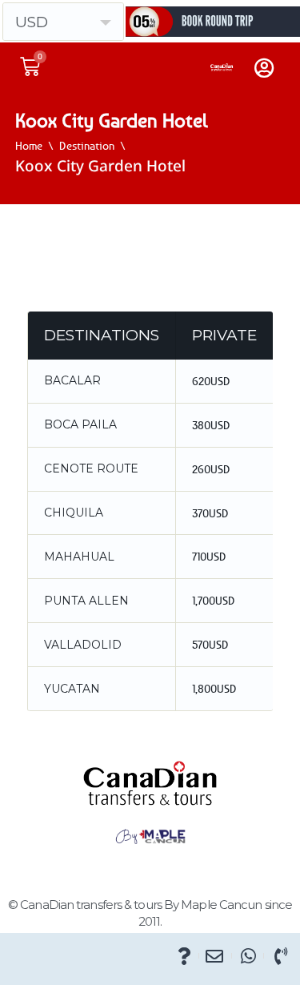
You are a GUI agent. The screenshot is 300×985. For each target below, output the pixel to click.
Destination (86, 145)
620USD (211, 381)
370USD (210, 513)
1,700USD (213, 600)
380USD (211, 425)
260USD (211, 469)
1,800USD (214, 688)
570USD (210, 644)
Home (28, 145)
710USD (209, 556)
